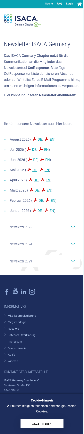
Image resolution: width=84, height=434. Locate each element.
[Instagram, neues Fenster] (15, 294)
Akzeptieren (42, 423)
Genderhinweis (17, 348)
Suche (49, 3)
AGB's (11, 354)
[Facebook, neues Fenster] (7, 294)
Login (69, 3)
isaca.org (14, 328)
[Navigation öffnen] (78, 14)
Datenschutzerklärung (22, 335)
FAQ (59, 3)
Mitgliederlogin (17, 322)
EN (52, 139)
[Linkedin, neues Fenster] (24, 294)
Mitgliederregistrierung (22, 315)
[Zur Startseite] (22, 20)
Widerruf (13, 361)
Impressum (15, 341)
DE (40, 139)
